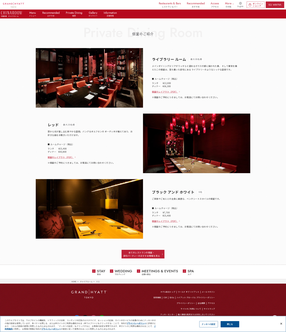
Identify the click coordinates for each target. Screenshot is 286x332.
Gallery (92, 14)
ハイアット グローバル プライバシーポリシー (196, 297)
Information (110, 14)
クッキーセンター (167, 314)
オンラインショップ (258, 4)
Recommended (51, 14)
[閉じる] (281, 323)
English (240, 6)
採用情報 (157, 297)
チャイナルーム (86, 281)
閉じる (230, 324)
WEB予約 (277, 4)
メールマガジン (208, 291)
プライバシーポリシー (186, 303)
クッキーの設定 (208, 324)
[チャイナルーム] (11, 14)
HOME (74, 281)
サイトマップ (209, 308)
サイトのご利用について (191, 308)
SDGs (172, 297)
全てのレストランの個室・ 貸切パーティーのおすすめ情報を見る (141, 254)
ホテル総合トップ (167, 291)
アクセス (211, 303)
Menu (32, 14)
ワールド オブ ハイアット (188, 291)
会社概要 (201, 303)
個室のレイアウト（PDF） (165, 91)
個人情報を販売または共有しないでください (196, 314)
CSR (165, 297)
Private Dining (74, 14)
